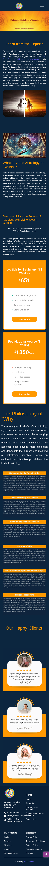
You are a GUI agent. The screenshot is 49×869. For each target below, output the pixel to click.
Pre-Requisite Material (32, 808)
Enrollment (30, 853)
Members (8, 845)
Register (7, 841)
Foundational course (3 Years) (35, 814)
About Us (30, 803)
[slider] (24, 103)
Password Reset (11, 853)
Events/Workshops (34, 849)
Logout (7, 849)
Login (6, 837)
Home (28, 799)
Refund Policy (32, 845)
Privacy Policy (32, 837)
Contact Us (30, 819)
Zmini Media (29, 862)
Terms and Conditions (35, 841)
